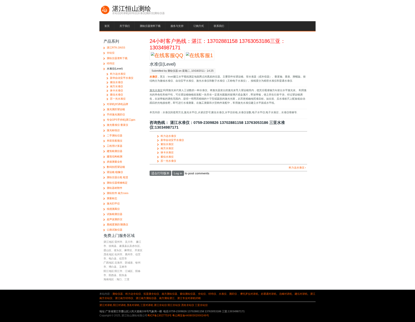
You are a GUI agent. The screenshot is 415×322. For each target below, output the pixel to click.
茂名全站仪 (187, 305)
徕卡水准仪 (167, 152)
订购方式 (198, 26)
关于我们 (125, 26)
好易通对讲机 (268, 293)
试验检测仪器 (114, 214)
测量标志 (112, 198)
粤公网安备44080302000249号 (190, 315)
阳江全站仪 (174, 305)
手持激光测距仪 (116, 114)
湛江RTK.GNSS (116, 47)
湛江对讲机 (105, 305)
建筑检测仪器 (114, 151)
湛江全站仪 (160, 305)
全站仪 (111, 52)
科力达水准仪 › (297, 167)
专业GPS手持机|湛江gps (121, 119)
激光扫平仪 (113, 203)
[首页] (105, 13)
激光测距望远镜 (116, 109)
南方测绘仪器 (169, 293)
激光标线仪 (113, 130)
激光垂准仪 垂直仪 (117, 124)
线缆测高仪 (113, 208)
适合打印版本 (160, 173)
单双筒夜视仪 (114, 140)
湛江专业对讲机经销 (189, 298)
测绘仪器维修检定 (117, 182)
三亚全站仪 (201, 305)
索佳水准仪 (167, 144)
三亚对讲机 (146, 305)
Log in (178, 173)
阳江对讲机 (119, 305)
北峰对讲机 (285, 293)
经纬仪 (111, 63)
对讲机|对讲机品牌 (117, 104)
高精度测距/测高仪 (117, 224)
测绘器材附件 (114, 187)
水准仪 (223, 293)
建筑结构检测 (114, 156)
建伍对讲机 (301, 293)
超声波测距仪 (114, 219)
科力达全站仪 (133, 293)
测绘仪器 (117, 293)
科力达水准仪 (168, 136)
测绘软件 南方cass (117, 193)
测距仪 (233, 293)
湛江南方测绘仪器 (146, 298)
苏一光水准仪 (168, 160)
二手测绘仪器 (114, 135)
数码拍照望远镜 (116, 166)
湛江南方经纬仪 (124, 298)
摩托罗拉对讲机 (249, 293)
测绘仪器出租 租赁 (117, 177)
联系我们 (219, 26)
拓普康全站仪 (151, 293)
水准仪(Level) (115, 68)
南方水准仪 (167, 148)
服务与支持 (177, 26)
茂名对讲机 (133, 305)
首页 (107, 26)
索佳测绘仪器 (187, 293)
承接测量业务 (114, 161)
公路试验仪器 (114, 229)
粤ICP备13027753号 (159, 315)
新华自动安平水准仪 (172, 140)
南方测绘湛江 (167, 298)
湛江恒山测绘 (131, 8)
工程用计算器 (114, 145)
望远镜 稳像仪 (115, 172)
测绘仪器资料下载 (150, 26)
